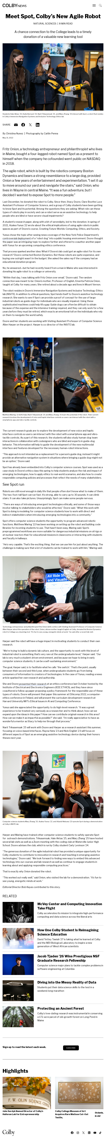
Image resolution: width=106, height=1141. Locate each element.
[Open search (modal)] (100, 5)
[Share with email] (16, 125)
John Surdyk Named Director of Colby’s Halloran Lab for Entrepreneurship (23, 1113)
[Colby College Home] (10, 1133)
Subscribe (71, 1048)
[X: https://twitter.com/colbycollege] (30, 125)
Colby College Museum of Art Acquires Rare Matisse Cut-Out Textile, (79, 1114)
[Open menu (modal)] (94, 5)
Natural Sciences (44, 23)
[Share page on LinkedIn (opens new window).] (37, 125)
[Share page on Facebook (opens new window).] (23, 125)
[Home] (14, 5)
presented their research (32, 683)
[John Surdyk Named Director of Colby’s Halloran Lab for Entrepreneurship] (27, 1093)
